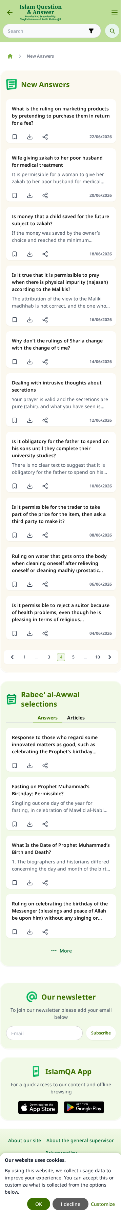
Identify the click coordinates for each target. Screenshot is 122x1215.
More (66, 950)
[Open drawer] (114, 12)
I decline (70, 1204)
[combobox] (47, 31)
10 (97, 657)
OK (38, 1204)
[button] (14, 137)
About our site (24, 1140)
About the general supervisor (80, 1140)
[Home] (10, 56)
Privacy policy (61, 1153)
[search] (112, 31)
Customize (103, 1204)
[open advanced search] (91, 31)
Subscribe (101, 1033)
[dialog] (61, 1184)
